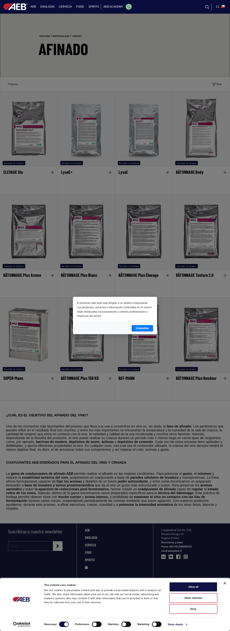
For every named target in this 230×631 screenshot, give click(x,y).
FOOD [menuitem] (80, 6)
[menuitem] (129, 7)
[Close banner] (225, 583)
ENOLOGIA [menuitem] (47, 6)
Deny (193, 608)
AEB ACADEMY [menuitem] (113, 6)
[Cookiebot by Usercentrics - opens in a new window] (22, 624)
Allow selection (193, 597)
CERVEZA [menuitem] (65, 6)
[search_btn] (207, 6)
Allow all (193, 586)
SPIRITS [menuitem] (93, 6)
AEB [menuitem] (33, 6)
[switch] (97, 624)
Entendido (142, 328)
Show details (175, 624)
